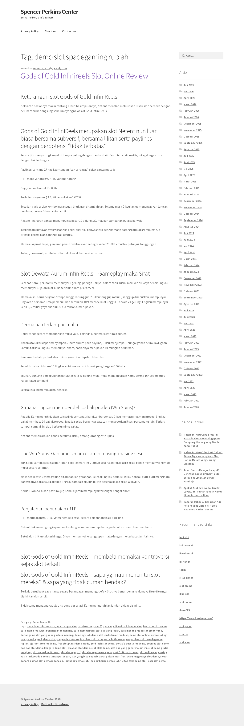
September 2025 (193, 143)
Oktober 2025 (191, 136)
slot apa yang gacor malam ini (129, 648)
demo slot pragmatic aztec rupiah (63, 639)
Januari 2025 (191, 194)
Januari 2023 (191, 349)
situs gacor (186, 577)
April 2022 (189, 387)
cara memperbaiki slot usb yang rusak (96, 630)
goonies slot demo (158, 643)
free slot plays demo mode (73, 643)
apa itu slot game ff (90, 626)
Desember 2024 (192, 201)
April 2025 (189, 175)
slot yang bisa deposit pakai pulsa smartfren (98, 656)
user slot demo (157, 661)
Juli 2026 (189, 85)
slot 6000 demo (100, 648)
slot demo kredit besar (46, 652)
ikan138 (184, 594)
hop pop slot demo (32, 648)
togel (182, 569)
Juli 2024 (189, 233)
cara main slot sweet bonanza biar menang (46, 630)
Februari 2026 (191, 110)
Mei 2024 (188, 246)
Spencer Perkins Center (49, 11)
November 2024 (192, 207)
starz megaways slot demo (143, 656)
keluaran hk (186, 545)
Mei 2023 (188, 323)
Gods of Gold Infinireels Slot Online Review (84, 76)
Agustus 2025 (191, 149)
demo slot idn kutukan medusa (109, 635)
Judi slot (184, 642)
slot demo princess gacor (97, 652)
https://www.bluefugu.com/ (196, 618)
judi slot (184, 537)
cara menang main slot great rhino (141, 630)
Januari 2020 (191, 407)
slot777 (183, 634)
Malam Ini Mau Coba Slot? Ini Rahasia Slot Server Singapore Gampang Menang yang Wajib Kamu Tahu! (202, 440)
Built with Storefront (55, 704)
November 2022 (192, 362)
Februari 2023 (191, 342)
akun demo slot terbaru (41, 626)
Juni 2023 (189, 317)
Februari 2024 (191, 265)
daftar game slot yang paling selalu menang (47, 635)
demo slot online (140, 635)
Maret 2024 (190, 259)
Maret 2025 (190, 181)
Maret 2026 (190, 104)
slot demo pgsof (70, 652)
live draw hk (186, 553)
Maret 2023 (190, 336)
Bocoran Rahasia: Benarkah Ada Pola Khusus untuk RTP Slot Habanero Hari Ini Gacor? (203, 505)
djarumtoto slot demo (43, 643)
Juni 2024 (189, 239)
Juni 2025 (189, 162)
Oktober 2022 (191, 368)
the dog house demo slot (104, 661)
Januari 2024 (191, 271)
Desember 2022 (192, 355)
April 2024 (189, 252)
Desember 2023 (192, 278)
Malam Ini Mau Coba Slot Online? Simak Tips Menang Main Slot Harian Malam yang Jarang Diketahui (203, 458)
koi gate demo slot (55, 648)
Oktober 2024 (191, 213)
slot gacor (185, 626)
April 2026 (189, 98)
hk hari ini (185, 561)
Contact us (69, 31)
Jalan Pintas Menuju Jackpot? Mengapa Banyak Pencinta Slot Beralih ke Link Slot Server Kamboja (202, 475)
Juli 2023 (189, 310)
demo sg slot (82, 635)
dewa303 (184, 610)
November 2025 (192, 130)
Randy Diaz (60, 68)
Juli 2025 (189, 156)
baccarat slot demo (155, 626)
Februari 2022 (191, 400)
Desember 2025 (192, 123)
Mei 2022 (188, 381)
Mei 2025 (188, 168)
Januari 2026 (191, 117)
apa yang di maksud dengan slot (122, 626)
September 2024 (193, 220)
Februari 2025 (191, 188)
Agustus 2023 (191, 304)
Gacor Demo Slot (42, 622)
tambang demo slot (76, 661)
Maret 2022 (190, 394)
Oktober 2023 (191, 291)
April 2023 (189, 329)
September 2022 (193, 375)
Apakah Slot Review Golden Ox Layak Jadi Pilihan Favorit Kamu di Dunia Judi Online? (203, 491)
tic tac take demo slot (133, 661)
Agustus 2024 (191, 226)
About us (50, 31)
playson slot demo (79, 648)
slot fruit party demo (125, 652)
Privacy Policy (30, 31)
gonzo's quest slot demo (130, 643)
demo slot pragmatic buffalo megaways (109, 639)
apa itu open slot (66, 626)
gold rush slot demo (102, 643)
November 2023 (192, 284)
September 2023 (193, 297)
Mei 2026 (188, 91)
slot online (185, 586)
